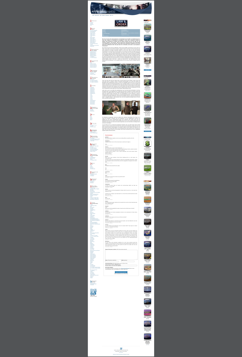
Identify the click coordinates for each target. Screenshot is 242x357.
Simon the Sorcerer (93, 63)
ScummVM (147, 147)
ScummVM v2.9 (147, 203)
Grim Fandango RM (93, 31)
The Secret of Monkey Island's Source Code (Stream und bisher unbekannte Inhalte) (147, 329)
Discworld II (92, 110)
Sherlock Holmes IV (93, 256)
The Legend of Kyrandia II (94, 81)
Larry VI (91, 98)
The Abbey (91, 264)
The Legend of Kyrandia (93, 80)
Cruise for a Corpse (93, 72)
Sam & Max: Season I (93, 147)
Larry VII (91, 99)
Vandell (91, 277)
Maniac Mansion (92, 37)
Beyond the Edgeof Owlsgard (147, 31)
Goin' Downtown (92, 233)
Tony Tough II (92, 273)
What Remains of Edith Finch (94, 199)
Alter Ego (91, 208)
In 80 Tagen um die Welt (93, 235)
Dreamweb (91, 226)
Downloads (91, 24)
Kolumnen (91, 22)
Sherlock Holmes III (93, 255)
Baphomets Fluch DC (93, 51)
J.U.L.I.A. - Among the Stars (94, 236)
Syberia (91, 262)
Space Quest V (92, 103)
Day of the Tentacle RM (93, 30)
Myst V (91, 119)
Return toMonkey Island (147, 42)
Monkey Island (92, 38)
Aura (91, 211)
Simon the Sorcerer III (93, 65)
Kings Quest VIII (92, 93)
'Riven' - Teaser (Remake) (147, 226)
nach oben (121, 352)
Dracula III (91, 225)
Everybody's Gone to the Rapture (95, 192)
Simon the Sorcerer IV (93, 66)
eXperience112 (92, 230)
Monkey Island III (92, 41)
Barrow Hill (91, 212)
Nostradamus (92, 244)
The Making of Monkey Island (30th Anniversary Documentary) (147, 341)
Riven (91, 117)
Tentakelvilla (92, 284)
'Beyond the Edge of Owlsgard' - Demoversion (147, 294)
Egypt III (91, 227)
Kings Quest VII (92, 92)
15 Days (91, 204)
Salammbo (91, 252)
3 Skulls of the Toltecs (93, 205)
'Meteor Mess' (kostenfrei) (147, 237)
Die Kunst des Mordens (93, 222)
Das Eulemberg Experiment (94, 218)
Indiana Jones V (92, 34)
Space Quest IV (92, 102)
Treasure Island (92, 274)
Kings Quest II (92, 88)
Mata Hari (91, 240)
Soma (91, 196)
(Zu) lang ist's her (147, 99)
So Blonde (91, 259)
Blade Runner (92, 79)
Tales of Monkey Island (93, 150)
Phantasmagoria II (93, 100)
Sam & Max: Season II (93, 148)
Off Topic (91, 23)
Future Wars (92, 73)
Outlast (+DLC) (92, 245)
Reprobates (92, 251)
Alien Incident (92, 207)
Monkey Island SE (93, 39)
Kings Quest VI (92, 91)
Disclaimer (124, 354)
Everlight (91, 229)
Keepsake (91, 237)
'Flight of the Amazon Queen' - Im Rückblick (147, 317)
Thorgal (91, 271)
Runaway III (92, 182)
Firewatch (91, 193)
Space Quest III (92, 101)
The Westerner (92, 270)
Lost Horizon (92, 175)
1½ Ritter (91, 156)
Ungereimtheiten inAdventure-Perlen (147, 125)
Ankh (91, 165)
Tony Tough (92, 272)
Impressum (114, 354)
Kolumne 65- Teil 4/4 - (148, 64)
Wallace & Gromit (92, 151)
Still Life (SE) (92, 260)
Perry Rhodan (92, 248)
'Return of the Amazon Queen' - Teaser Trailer (147, 271)
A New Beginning (92, 157)
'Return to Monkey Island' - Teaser (148, 306)
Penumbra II (92, 247)
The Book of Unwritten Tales (94, 197)
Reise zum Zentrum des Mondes (95, 250)
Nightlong (91, 243)
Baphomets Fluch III (93, 53)
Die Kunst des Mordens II (94, 223)
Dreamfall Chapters (93, 126)
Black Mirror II (92, 190)
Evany (91, 228)
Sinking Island (92, 258)
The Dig (91, 44)
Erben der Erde (92, 191)
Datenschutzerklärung (125, 268)
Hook (91, 234)
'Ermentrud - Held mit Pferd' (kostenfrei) (147, 283)
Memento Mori (92, 241)
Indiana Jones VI (92, 35)
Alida (91, 206)
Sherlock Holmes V (93, 257)
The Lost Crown (92, 266)
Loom (91, 36)
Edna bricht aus (92, 158)
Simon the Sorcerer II (93, 64)
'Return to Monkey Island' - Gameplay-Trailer (147, 249)
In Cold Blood (92, 56)
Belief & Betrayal (92, 213)
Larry (91, 94)
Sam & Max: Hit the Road (94, 43)
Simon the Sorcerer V (93, 67)
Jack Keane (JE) (92, 168)
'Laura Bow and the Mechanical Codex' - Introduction (147, 214)
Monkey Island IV (92, 42)
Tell (90, 263)
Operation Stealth (92, 74)
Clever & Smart (92, 215)
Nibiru (91, 242)
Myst (91, 116)
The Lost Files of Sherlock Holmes (95, 267)
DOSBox (147, 159)
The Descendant (92, 265)
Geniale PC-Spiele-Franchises (147, 87)
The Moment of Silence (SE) (94, 198)
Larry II (91, 95)
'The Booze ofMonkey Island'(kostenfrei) (147, 192)
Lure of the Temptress (93, 57)
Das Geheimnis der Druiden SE (94, 219)
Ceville (91, 214)
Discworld (91, 109)
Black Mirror (92, 189)
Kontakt (128, 354)
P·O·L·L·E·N (92, 249)
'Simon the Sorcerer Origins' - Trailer (147, 260)
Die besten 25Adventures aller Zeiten (147, 112)
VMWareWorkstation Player (147, 172)
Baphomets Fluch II (93, 52)
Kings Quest (92, 87)
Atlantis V (91, 210)
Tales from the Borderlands (94, 149)
